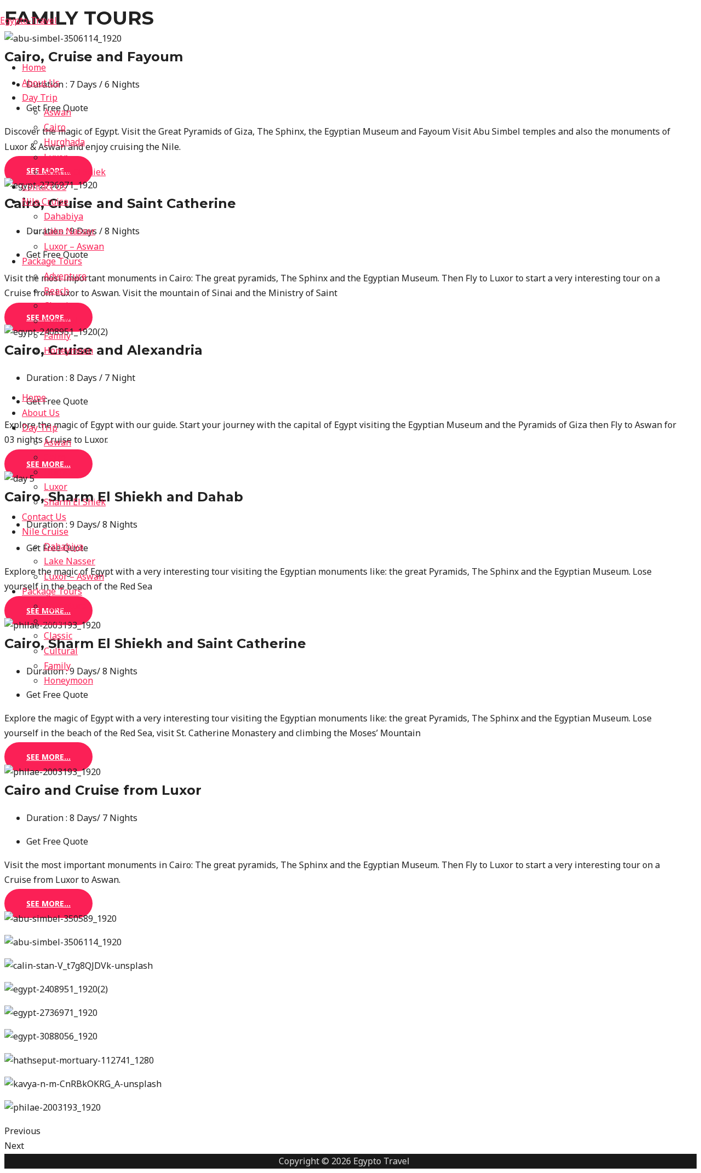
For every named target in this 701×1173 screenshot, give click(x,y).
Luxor (55, 157)
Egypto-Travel (28, 20)
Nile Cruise (45, 201)
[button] (48, 756)
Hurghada (64, 142)
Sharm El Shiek (75, 172)
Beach (56, 291)
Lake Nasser (69, 231)
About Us (41, 83)
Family (57, 336)
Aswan (57, 112)
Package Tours (52, 261)
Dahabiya (63, 216)
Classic (58, 305)
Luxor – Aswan (74, 246)
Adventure (65, 276)
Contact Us (44, 187)
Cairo (55, 127)
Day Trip (40, 97)
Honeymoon (68, 350)
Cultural (61, 321)
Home (34, 67)
